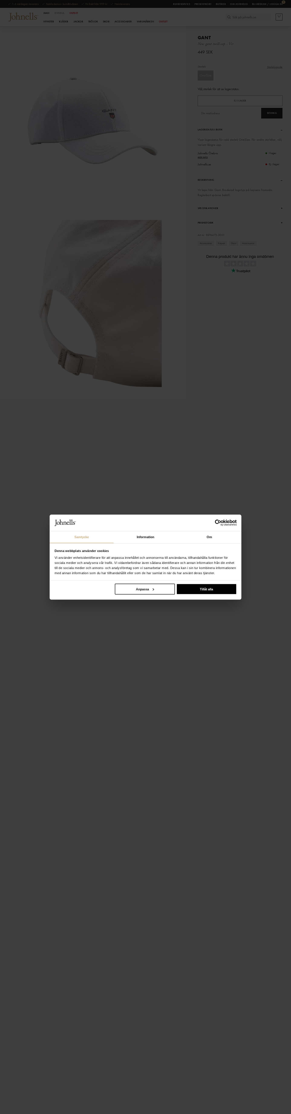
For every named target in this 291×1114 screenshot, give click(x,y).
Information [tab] (145, 537)
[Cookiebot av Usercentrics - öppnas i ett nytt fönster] (218, 523)
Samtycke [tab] (81, 537)
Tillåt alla (206, 589)
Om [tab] (209, 537)
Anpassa (142, 589)
